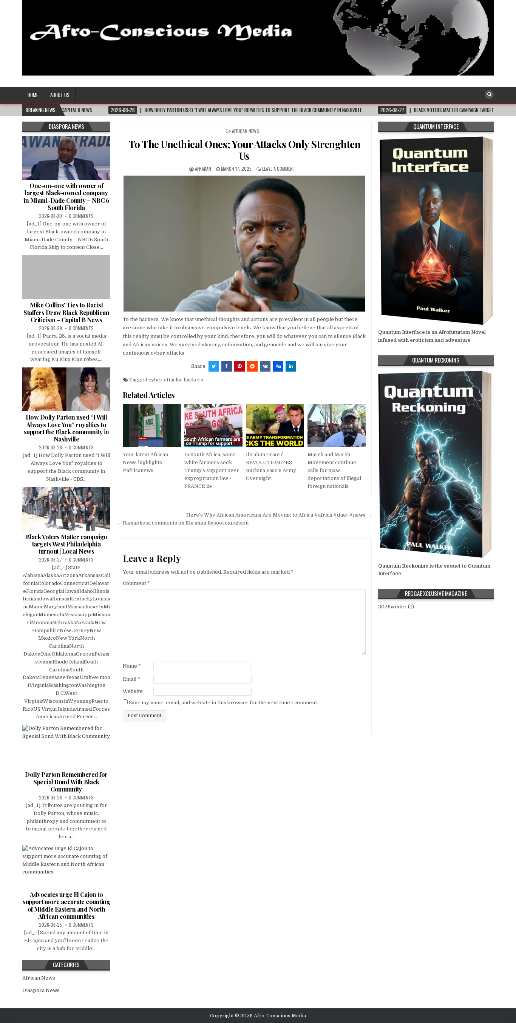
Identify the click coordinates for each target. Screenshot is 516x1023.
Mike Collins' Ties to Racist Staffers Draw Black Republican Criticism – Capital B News (66, 312)
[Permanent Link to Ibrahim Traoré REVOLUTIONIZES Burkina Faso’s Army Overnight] (275, 425)
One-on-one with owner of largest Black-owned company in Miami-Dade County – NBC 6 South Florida (66, 196)
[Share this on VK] (265, 366)
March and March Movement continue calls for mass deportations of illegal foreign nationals (334, 470)
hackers (193, 380)
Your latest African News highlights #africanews (145, 462)
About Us (60, 95)
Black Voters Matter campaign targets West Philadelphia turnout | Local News (66, 544)
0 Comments (81, 216)
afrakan (203, 168)
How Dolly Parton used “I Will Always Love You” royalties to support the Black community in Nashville (66, 428)
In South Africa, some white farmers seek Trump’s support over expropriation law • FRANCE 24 (211, 470)
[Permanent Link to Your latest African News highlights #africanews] (152, 425)
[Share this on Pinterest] (239, 366)
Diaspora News (41, 990)
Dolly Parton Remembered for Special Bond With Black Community (66, 781)
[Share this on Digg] (278, 366)
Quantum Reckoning (403, 566)
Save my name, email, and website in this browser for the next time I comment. (223, 702)
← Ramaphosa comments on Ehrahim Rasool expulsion (183, 523)
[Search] (489, 94)
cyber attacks (164, 380)
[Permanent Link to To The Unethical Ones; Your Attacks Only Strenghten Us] (244, 244)
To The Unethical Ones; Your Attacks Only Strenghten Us (244, 149)
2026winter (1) (396, 606)
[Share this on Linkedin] (291, 366)
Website (133, 691)
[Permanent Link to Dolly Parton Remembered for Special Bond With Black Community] (66, 746)
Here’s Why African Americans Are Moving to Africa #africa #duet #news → (279, 515)
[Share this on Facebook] (226, 366)
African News (245, 131)
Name (132, 666)
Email (131, 679)
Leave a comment (278, 168)
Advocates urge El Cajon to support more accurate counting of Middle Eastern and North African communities (66, 905)
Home (33, 95)
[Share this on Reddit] (252, 366)
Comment (136, 583)
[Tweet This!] (214, 366)
